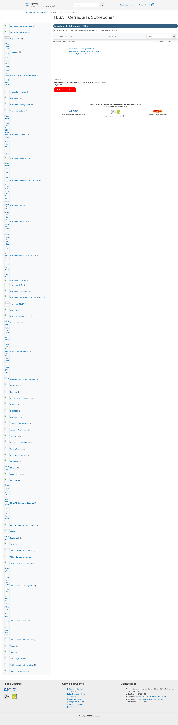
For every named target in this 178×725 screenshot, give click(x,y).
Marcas (133, 5)
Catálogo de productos (77, 694)
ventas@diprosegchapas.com (152, 699)
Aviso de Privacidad (75, 704)
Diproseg (34, 4)
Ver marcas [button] (113, 36)
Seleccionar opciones (65, 90)
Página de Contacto (75, 689)
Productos (124, 5)
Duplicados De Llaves (76, 699)
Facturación (72, 707)
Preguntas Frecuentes (76, 702)
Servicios (72, 691)
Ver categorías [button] (67, 36)
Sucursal (142, 5)
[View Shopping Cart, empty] (151, 5)
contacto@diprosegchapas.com (154, 697)
